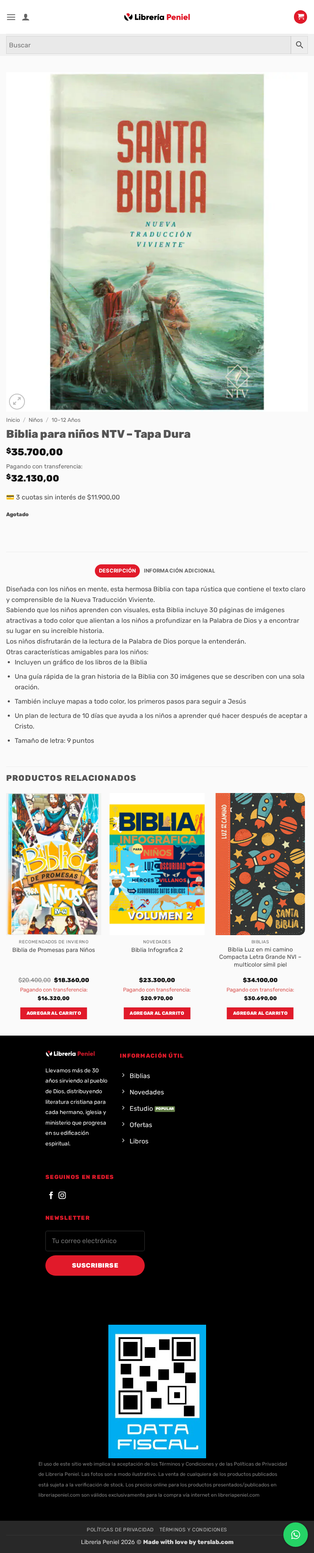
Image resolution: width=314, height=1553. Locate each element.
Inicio (13, 420)
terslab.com (215, 1542)
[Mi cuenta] (26, 17)
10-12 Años (66, 420)
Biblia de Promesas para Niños (53, 950)
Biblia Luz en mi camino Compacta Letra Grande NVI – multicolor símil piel (260, 957)
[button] (11, 17)
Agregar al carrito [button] (54, 1013)
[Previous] (6, 913)
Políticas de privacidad (120, 1530)
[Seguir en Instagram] (62, 1196)
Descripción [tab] (117, 571)
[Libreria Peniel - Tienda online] (157, 17)
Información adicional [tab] (179, 571)
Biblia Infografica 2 (157, 950)
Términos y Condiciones (193, 1530)
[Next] (307, 913)
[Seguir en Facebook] (51, 1196)
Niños (36, 420)
